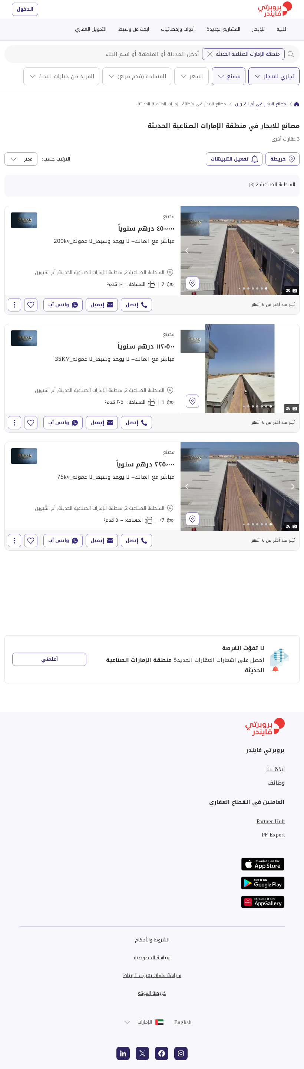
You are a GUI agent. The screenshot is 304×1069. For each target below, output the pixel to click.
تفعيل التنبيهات (230, 159)
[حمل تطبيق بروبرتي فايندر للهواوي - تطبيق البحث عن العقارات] (263, 901)
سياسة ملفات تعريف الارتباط (152, 975)
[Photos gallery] (240, 250)
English (183, 1022)
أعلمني (49, 659)
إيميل (97, 304)
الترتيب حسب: (56, 159)
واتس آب (58, 304)
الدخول (25, 9)
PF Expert (273, 834)
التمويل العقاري (90, 29)
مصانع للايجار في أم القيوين (260, 104)
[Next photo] (292, 250)
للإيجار (258, 29)
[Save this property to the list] (30, 304)
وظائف (276, 783)
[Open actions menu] (14, 304)
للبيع (281, 29)
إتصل (132, 304)
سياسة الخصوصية (152, 957)
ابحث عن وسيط (133, 29)
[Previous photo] (187, 250)
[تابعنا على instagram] (181, 1053)
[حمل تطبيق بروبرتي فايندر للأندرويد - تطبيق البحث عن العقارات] (263, 883)
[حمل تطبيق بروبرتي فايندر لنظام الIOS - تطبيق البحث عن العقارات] (263, 864)
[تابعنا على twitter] (142, 1053)
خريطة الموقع (152, 993)
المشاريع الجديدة (223, 29)
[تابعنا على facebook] (161, 1053)
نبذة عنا (275, 769)
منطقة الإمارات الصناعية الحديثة (248, 54)
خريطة (278, 159)
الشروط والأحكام (152, 939)
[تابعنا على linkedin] (123, 1053)
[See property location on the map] (192, 283)
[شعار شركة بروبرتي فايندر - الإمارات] (275, 9)
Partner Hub (271, 821)
